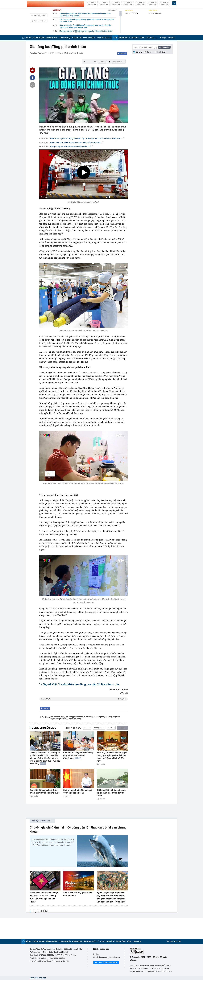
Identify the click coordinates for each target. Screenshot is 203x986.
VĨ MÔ (115, 38)
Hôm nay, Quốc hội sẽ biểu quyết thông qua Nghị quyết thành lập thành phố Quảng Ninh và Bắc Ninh (112, 756)
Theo (83, 699)
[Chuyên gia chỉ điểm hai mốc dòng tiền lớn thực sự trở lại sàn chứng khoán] (102, 851)
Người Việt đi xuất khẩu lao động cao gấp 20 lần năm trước (75, 142)
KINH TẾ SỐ (123, 38)
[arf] (83, 702)
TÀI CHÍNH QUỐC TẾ (103, 38)
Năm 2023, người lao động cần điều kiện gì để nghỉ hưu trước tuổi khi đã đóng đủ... (86, 138)
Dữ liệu (163, 38)
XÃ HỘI (28, 38)
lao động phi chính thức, (75, 717)
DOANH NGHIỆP (65, 38)
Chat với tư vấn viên (107, 962)
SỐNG (142, 38)
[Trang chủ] (23, 38)
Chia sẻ (123, 53)
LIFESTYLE (150, 38)
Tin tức (149, 52)
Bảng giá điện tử (39, 15)
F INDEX (171, 38)
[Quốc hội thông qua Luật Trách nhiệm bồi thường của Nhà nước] (45, 778)
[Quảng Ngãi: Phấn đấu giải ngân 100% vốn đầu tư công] (78, 778)
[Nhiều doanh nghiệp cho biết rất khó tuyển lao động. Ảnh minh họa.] (83, 295)
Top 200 (177, 941)
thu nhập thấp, (92, 717)
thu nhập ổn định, (58, 717)
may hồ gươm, (114, 717)
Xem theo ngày (73, 728)
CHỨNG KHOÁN (38, 38)
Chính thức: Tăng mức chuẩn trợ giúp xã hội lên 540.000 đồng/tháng (78, 755)
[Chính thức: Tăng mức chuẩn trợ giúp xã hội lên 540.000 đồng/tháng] (78, 741)
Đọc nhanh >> (113, 10)
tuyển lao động (75, 719)
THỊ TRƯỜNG (134, 38)
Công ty (139, 52)
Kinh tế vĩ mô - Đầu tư (73, 53)
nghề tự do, (103, 717)
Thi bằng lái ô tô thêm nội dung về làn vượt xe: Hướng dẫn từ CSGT (111, 793)
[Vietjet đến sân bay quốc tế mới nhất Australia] (78, 881)
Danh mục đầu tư (40, 21)
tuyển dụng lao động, (59, 719)
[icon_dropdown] (174, 3)
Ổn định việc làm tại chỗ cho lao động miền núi (70, 146)
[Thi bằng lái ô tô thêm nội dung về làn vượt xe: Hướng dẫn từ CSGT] (112, 778)
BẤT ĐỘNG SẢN (52, 38)
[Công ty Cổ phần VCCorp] (151, 951)
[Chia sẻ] (32, 77)
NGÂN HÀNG (77, 38)
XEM (122, 728)
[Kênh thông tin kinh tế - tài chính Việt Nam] (55, 4)
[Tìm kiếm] (164, 47)
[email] (32, 85)
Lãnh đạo (161, 52)
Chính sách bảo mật (38, 978)
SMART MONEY (89, 38)
